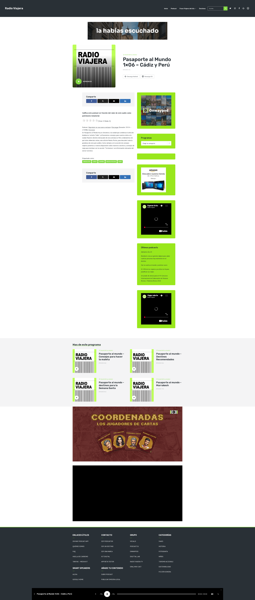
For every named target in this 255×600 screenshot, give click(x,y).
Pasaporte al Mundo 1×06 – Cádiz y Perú (54, 594)
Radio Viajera (14, 8)
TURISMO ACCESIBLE (166, 562)
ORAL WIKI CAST (135, 567)
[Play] (107, 594)
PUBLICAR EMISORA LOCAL (110, 579)
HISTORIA (162, 546)
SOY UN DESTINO (107, 546)
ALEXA (75, 574)
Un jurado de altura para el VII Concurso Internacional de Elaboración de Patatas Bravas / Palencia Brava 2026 (154, 278)
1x (218, 594)
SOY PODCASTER (107, 541)
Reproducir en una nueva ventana (99, 127)
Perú (120, 161)
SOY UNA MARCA (107, 551)
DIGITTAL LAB (135, 556)
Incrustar (92, 130)
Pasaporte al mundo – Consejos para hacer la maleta (111, 356)
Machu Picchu (111, 161)
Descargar (115, 127)
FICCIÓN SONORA (165, 572)
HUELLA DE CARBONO (80, 556)
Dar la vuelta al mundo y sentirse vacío (154, 265)
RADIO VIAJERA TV (136, 562)
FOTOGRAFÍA (163, 551)
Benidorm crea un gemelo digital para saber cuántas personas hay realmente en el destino (155, 258)
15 (101, 594)
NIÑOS (161, 556)
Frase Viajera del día (187, 8)
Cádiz (95, 161)
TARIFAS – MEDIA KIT (80, 562)
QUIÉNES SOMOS (78, 546)
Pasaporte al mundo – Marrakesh (168, 384)
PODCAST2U (134, 546)
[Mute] (212, 594)
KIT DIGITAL (105, 556)
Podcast (174, 8)
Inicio (166, 8)
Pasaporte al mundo (131, 54)
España (101, 161)
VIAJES (161, 541)
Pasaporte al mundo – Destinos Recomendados (168, 356)
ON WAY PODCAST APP (80, 541)
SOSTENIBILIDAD (165, 567)
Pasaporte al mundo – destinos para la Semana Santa (111, 385)
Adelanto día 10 (146, 252)
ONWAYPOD (134, 551)
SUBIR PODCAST (107, 574)
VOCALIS (133, 541)
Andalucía (86, 161)
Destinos (202, 8)
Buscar (226, 8)
